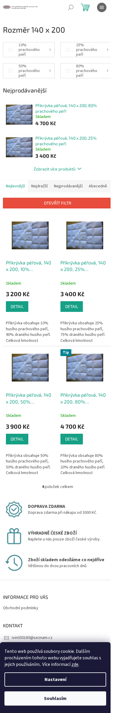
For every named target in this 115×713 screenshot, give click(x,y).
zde (74, 664)
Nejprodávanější (68, 186)
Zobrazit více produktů (54, 168)
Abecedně (98, 186)
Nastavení (55, 679)
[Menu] (102, 7)
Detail (17, 306)
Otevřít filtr (57, 202)
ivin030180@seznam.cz (32, 638)
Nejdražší (39, 186)
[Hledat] (71, 7)
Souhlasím (55, 698)
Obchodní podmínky (20, 608)
